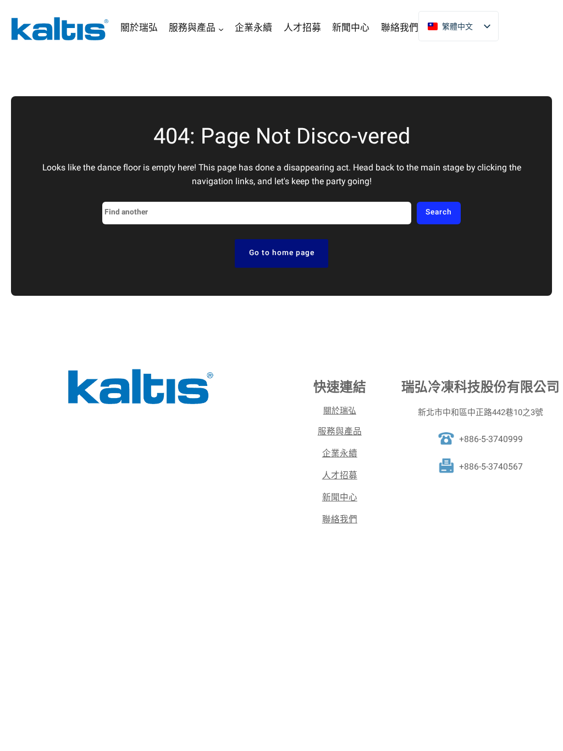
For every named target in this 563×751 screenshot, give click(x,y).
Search (439, 212)
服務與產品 (340, 432)
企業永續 (339, 454)
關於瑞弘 (339, 411)
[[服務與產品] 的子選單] (221, 28)
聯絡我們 (339, 519)
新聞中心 (339, 498)
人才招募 (339, 476)
